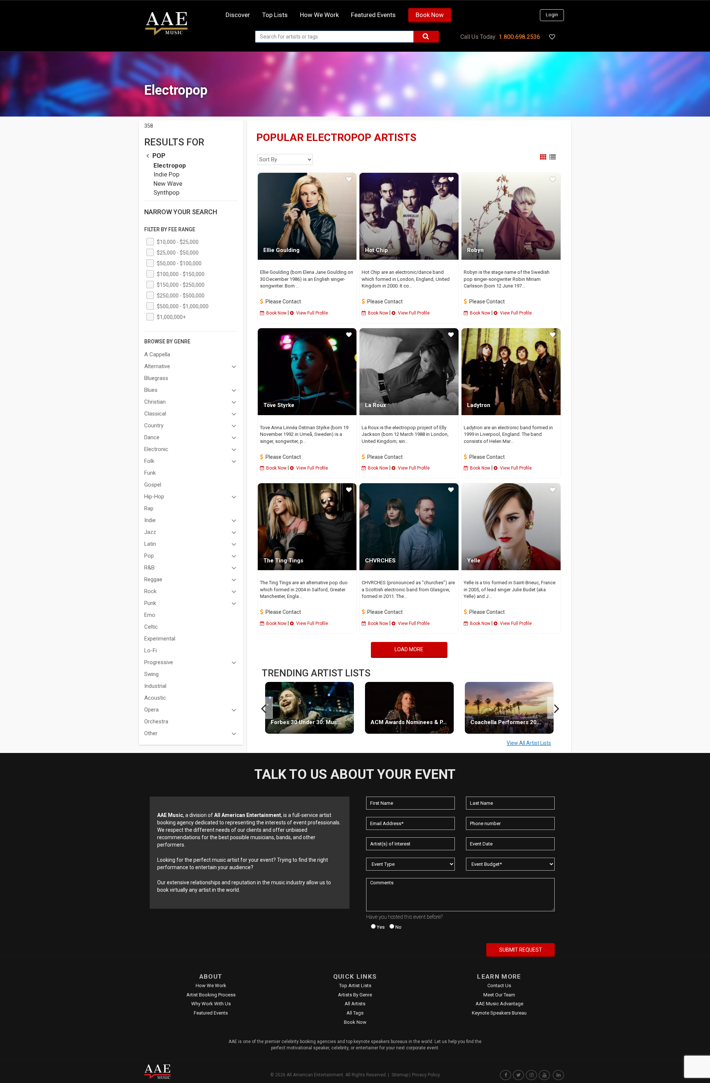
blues (151, 390)
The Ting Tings (283, 560)
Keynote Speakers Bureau (499, 1013)
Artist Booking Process (211, 995)
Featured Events (373, 15)
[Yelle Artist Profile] (511, 526)
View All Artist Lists (529, 743)
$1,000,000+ (171, 317)
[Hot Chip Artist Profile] (409, 216)
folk (149, 461)
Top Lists (275, 15)
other (151, 733)
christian (155, 401)
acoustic (155, 697)
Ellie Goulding (281, 250)
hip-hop (154, 496)
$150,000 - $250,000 (180, 285)
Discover (238, 15)
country (153, 425)
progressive (158, 662)
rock (150, 591)
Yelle (473, 560)
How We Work (211, 985)
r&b (149, 567)
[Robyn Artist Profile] (511, 216)
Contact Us (499, 985)
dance (151, 437)
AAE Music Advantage (499, 1003)
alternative (157, 366)
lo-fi (150, 650)
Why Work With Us (211, 1003)
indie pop (166, 174)
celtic (151, 626)
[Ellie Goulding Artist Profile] (307, 216)
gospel (152, 484)
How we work (319, 15)
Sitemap (400, 1074)
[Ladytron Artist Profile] (511, 371)
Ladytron (478, 405)
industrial (155, 686)
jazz (150, 532)
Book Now (430, 15)
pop (158, 155)
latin (150, 544)
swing (151, 674)
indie (150, 520)
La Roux (375, 405)
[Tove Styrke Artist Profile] (307, 371)
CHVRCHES (380, 560)
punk (150, 603)
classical (155, 413)
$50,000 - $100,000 (179, 263)
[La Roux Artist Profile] (409, 371)
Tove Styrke (278, 405)
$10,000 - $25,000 (178, 242)
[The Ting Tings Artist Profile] (307, 526)
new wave (167, 183)
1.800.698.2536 (519, 36)
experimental (159, 638)
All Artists (355, 1003)
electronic (156, 449)
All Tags (355, 1013)
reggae (153, 579)
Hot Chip (376, 250)
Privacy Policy (426, 1074)
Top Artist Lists (355, 985)
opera (151, 709)
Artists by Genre (355, 995)
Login (552, 14)
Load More (409, 649)
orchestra (156, 721)
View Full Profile (311, 313)
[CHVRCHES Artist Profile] (409, 526)
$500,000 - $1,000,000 (183, 306)
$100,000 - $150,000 (180, 274)
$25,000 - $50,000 (178, 253)
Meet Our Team (499, 995)
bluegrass (156, 378)
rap (148, 508)
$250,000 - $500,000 (180, 296)
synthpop (166, 192)
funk (150, 473)
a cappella (157, 354)
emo (149, 615)
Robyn (475, 250)
